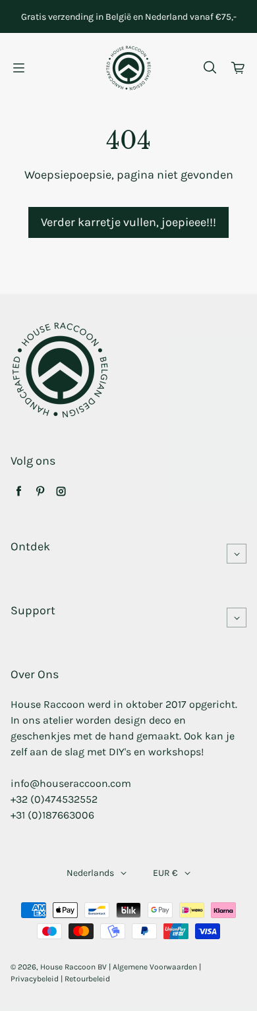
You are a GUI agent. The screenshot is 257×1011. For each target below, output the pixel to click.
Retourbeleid (87, 978)
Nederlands (90, 873)
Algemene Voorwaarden (155, 966)
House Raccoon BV (73, 966)
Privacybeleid (35, 978)
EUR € (165, 873)
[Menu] (18, 68)
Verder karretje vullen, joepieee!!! (128, 222)
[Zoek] (209, 68)
